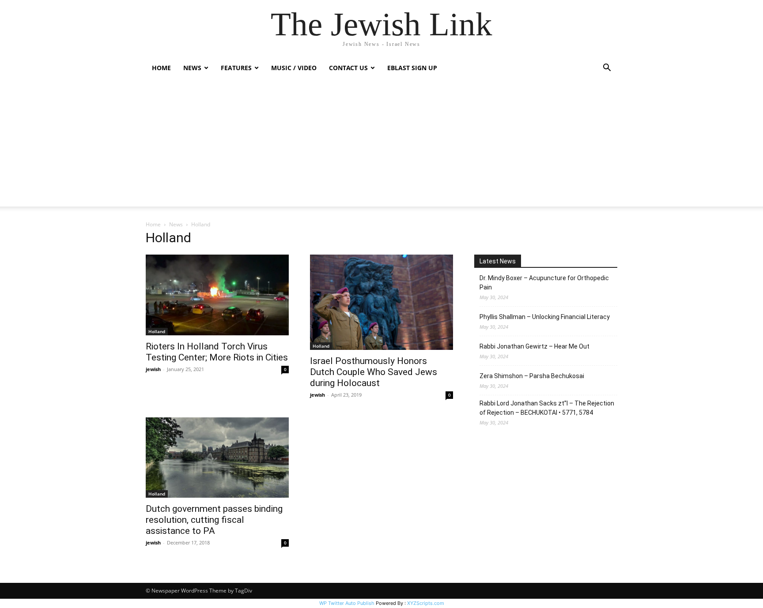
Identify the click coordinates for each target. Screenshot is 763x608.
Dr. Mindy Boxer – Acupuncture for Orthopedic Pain (544, 282)
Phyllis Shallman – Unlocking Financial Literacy (545, 316)
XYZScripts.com (425, 603)
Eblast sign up (412, 68)
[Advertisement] (381, 144)
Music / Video (294, 68)
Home (161, 68)
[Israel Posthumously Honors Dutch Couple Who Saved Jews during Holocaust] (381, 302)
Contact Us (348, 68)
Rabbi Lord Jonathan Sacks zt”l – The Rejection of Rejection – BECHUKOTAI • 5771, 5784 (547, 408)
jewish (153, 369)
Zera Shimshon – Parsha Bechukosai (532, 375)
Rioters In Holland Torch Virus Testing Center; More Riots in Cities (217, 352)
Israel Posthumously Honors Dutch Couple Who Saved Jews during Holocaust (373, 372)
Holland (156, 331)
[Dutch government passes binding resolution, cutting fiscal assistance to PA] (217, 457)
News (176, 224)
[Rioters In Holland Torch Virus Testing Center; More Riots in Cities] (217, 295)
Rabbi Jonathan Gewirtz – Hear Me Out (534, 346)
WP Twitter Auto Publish (346, 603)
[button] (606, 68)
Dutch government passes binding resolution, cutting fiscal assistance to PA (214, 519)
